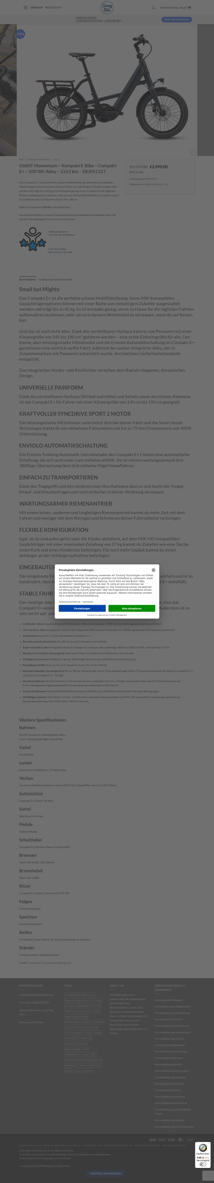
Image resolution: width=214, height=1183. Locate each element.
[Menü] (209, 1144)
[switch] (203, 1164)
